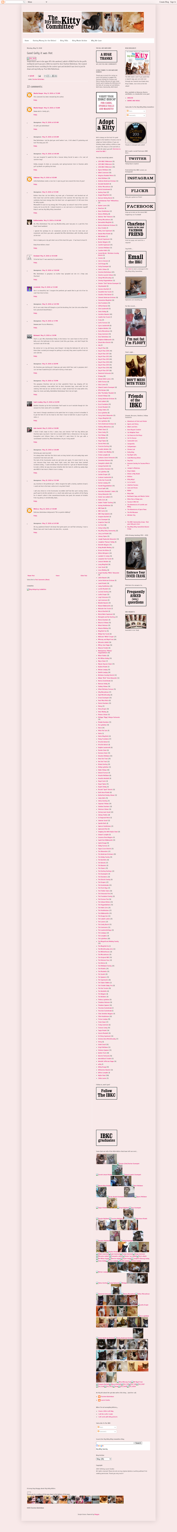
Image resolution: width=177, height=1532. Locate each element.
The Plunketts (102, 971)
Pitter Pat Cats (102, 730)
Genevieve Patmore (104, 460)
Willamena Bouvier (104, 1070)
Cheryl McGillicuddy (104, 278)
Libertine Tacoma (132, 485)
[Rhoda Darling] (113, 1272)
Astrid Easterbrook (104, 189)
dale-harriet (38, 428)
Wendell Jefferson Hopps (106, 1061)
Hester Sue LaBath (104, 497)
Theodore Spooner (103, 1005)
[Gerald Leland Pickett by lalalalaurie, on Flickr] (104, 1175)
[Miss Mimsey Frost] (124, 1382)
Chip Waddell (102, 286)
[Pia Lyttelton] (143, 1327)
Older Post (84, 576)
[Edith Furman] (122, 1371)
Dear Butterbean (103, 337)
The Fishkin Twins (103, 891)
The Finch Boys (103, 888)
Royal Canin (102, 781)
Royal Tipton (102, 784)
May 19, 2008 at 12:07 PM (50, 304)
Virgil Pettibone (103, 1047)
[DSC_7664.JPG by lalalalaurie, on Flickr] (116, 1186)
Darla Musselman (104, 331)
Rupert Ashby (102, 787)
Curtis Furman (102, 323)
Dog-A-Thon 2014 (103, 362)
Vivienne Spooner (103, 1050)
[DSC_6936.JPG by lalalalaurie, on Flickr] (101, 1252)
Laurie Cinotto (105, 1400)
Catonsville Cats (132, 441)
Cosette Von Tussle (104, 317)
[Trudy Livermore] (126, 1254)
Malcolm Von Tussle (104, 608)
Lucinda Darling (103, 592)
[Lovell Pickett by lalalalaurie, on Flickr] (117, 1175)
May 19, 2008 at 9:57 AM (50, 192)
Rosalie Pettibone (103, 775)
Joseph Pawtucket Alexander (107, 539)
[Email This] (45, 76)
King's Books (131, 471)
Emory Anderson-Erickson (106, 399)
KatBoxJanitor (38, 220)
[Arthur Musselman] (142, 1294)
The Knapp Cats (103, 916)
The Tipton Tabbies (104, 983)
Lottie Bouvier (102, 578)
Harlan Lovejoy (103, 483)
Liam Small (101, 567)
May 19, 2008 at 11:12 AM (49, 287)
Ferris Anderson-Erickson (106, 424)
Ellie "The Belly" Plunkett (106, 393)
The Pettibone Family (104, 966)
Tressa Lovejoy (102, 1019)
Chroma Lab (131, 449)
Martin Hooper (38, 93)
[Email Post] (39, 76)
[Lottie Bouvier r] (128, 1219)
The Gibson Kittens (104, 902)
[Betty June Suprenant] (111, 1360)
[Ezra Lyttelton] (143, 1316)
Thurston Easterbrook (105, 1008)
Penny (100, 706)
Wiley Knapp (102, 1067)
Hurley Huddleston (104, 505)
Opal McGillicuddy (104, 695)
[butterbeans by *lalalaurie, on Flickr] (75, 1503)
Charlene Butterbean (38, 79)
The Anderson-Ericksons (105, 854)
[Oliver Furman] (132, 1360)
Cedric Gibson (102, 269)
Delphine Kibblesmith (105, 340)
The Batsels (102, 863)
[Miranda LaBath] (102, 1256)
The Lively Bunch (103, 924)
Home (27, 40)
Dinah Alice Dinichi (104, 342)
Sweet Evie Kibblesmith (105, 840)
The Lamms (102, 922)
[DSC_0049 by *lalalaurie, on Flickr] (122, 1386)
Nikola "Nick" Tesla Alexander (107, 678)
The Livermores (103, 927)
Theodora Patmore (104, 1002)
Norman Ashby (103, 684)
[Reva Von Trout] (122, 1230)
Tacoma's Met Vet (133, 502)
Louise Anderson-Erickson (106, 580)
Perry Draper (102, 709)
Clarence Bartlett (103, 289)
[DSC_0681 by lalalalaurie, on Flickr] (131, 1175)
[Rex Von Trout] (101, 1230)
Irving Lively (102, 528)
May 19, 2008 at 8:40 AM (50, 154)
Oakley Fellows (103, 686)
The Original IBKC (103, 957)
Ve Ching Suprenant (104, 1036)
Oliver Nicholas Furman (105, 689)
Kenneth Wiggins (103, 545)
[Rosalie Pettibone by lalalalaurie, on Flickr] (102, 1219)
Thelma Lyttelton (103, 1000)
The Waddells (102, 991)
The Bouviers (102, 865)
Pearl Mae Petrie (103, 700)
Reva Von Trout (103, 759)
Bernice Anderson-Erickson (106, 225)
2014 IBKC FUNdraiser (105, 161)
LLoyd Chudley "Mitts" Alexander (108, 573)
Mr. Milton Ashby (103, 658)
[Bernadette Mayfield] (133, 1230)
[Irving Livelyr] (101, 1382)
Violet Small (102, 1044)
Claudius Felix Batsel (104, 295)
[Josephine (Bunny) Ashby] (140, 1259)
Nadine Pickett (102, 667)
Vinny (100, 1042)
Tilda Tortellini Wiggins (105, 1014)
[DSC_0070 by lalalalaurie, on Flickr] (103, 1241)
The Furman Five (103, 899)
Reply (35, 100)
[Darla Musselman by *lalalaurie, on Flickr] (116, 1294)
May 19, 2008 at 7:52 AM (52, 93)
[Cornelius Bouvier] (123, 1252)
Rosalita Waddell (103, 778)
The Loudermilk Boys (104, 930)
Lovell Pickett (102, 583)
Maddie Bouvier (103, 603)
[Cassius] (133, 1252)
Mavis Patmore (103, 625)
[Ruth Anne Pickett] (140, 1219)
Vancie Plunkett (103, 1033)
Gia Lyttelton (102, 472)
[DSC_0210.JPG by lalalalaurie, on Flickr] (138, 1241)
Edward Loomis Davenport (106, 387)
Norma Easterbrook (104, 681)
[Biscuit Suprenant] (143, 1349)
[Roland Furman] (101, 1371)
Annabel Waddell (103, 184)
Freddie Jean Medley (104, 452)
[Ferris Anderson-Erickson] (111, 1349)
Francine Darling (103, 446)
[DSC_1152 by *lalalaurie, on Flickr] (125, 1384)
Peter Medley (102, 712)
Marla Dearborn (103, 620)
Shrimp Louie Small (104, 812)
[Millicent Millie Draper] (122, 1305)
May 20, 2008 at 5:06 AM (50, 450)
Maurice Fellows (103, 623)
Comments (132, 115)
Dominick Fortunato (104, 373)
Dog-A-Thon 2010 (103, 351)
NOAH (129, 491)
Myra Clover (102, 661)
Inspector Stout (103, 522)
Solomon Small (102, 820)
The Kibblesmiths (103, 913)
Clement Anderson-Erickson (106, 297)
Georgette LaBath (103, 463)
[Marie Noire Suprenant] (101, 1360)
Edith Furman (102, 382)
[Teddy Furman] (143, 1360)
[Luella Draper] (143, 1305)
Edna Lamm (102, 385)
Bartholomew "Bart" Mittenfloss (108, 201)
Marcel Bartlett (103, 611)
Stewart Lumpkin (103, 835)
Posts (130, 111)
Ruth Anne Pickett (104, 792)
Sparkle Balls (102, 823)
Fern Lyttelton (102, 421)
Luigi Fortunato (103, 597)
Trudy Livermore (103, 1025)
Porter (100, 733)
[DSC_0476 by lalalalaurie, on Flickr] (115, 1197)
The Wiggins (102, 994)
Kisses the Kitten (103, 550)
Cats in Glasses (103, 261)
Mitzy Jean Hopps (104, 645)
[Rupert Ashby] (126, 1259)
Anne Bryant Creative (134, 430)
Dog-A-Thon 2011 (103, 354)
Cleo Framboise (103, 303)
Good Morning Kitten (134, 458)
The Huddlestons (103, 910)
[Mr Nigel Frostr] (137, 1382)
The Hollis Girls (103, 908)
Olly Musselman (103, 692)
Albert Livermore (103, 173)
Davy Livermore (103, 334)
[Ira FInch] (101, 1316)
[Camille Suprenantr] (132, 1349)
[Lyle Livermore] (114, 1254)
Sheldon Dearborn (103, 806)
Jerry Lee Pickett (103, 534)
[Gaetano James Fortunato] (142, 1283)
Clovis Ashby (102, 311)
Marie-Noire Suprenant (105, 614)
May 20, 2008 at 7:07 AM (50, 480)
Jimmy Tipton (102, 536)
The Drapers (102, 882)
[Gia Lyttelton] (111, 1327)
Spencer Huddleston (104, 826)
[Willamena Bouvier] (111, 1230)
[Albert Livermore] (102, 1254)
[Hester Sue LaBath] (130, 1256)
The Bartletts (102, 860)
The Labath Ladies (104, 919)
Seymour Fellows (103, 804)
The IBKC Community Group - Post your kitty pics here (138, 523)
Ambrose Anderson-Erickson (107, 181)
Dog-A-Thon (102, 348)
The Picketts (102, 969)
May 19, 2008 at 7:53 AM (52, 108)
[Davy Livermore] (139, 1254)
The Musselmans (103, 954)
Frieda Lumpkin (103, 455)
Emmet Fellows (103, 396)
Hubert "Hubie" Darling (105, 502)
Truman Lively (102, 1028)
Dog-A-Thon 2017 (103, 370)
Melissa (36, 509)
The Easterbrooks (103, 885)
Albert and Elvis (132, 427)
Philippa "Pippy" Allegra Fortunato (109, 717)
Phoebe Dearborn (103, 722)
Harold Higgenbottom (105, 486)
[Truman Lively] (143, 1371)
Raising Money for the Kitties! (44, 40)
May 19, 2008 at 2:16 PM (48, 335)
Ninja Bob (130, 493)
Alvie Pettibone (102, 178)
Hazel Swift (102, 488)
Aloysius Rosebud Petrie (105, 175)
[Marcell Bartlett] (115, 1384)
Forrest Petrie (102, 444)
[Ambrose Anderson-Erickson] (101, 1349)
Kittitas (129, 476)
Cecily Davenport (103, 266)
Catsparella (131, 444)
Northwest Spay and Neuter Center (138, 496)
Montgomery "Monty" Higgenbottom (105, 652)
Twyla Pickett (102, 1030)
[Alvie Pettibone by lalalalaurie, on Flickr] (137, 1186)
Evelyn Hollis (102, 410)
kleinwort (37, 335)
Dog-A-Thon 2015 (103, 365)
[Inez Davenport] (135, 1208)
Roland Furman (103, 773)
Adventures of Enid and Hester (137, 421)
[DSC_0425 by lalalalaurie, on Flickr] (126, 1241)
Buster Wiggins (103, 242)
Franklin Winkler (103, 449)
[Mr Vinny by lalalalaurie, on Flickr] (129, 1197)
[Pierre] (112, 1208)
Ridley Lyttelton (103, 767)
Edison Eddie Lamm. (104, 379)
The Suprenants (103, 980)
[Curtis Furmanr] (111, 1371)
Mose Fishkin (102, 655)
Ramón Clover (102, 750)
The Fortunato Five (104, 894)
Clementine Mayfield (104, 300)
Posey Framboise (103, 739)
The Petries (101, 963)
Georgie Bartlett (103, 466)
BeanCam (101, 208)
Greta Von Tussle (103, 480)
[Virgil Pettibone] (123, 1208)
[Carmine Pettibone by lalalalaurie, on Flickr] (116, 1219)
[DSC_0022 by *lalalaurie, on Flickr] (108, 1386)
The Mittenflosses (104, 952)
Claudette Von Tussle (104, 292)
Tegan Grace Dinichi (104, 849)
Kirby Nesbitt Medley (105, 547)
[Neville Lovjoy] (123, 1261)
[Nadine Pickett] (112, 1252)
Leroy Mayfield (103, 564)
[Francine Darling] (133, 1272)
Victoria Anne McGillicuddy (107, 1039)
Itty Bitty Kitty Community (106, 531)
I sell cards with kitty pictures (107, 1417)
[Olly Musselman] (101, 1305)
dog (99, 345)
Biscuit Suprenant (104, 239)
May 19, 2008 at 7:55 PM (50, 381)
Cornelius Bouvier (103, 314)
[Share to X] (50, 76)
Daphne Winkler (103, 328)
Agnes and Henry (132, 424)
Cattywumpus (131, 446)
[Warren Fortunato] (132, 1283)
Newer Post (31, 576)
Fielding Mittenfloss (104, 427)
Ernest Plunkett (103, 407)
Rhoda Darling (102, 764)
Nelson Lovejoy (103, 670)
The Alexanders (103, 851)
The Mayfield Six (103, 946)
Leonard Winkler (103, 561)
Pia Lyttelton (102, 725)
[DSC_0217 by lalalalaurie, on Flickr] (128, 1164)
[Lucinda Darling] (144, 1272)
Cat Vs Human (131, 438)
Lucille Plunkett (103, 589)
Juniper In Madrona (133, 468)
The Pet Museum (132, 512)
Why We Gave (96, 40)
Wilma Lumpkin (103, 1073)
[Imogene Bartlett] (102, 1384)
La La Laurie (131, 482)
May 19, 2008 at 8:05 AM (50, 137)
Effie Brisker (102, 390)
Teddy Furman (102, 846)
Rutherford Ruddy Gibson (106, 795)
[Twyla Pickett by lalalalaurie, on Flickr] (101, 1208)
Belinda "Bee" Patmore (105, 217)
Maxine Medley (103, 628)
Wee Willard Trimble (104, 1059)
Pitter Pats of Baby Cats (134, 499)
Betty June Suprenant (105, 231)
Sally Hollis (101, 798)
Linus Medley (102, 570)
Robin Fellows (102, 770)
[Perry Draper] (132, 1305)
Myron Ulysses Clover (105, 664)
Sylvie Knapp (102, 843)
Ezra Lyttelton (102, 413)
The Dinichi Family (104, 879)
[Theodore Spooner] (132, 1316)
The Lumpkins (102, 936)
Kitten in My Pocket (133, 474)
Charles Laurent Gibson (105, 275)
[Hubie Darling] (123, 1272)
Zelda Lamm (102, 1078)
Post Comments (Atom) (42, 580)
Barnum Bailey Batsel (105, 198)
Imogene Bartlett (103, 517)
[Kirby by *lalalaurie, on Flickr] (115, 1386)
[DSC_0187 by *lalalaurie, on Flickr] (140, 1384)
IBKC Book (101, 508)
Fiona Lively (102, 432)
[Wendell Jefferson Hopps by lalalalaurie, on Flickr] (101, 1164)
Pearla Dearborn (103, 703)
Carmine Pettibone (104, 248)
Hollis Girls (101, 500)
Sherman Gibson (103, 809)
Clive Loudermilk (103, 309)
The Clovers (101, 868)
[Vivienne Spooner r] (122, 1316)
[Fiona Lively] (133, 1371)
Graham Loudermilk (104, 477)
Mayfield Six (102, 631)
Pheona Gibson (102, 714)
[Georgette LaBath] (116, 1256)
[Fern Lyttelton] (122, 1327)
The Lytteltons (102, 938)
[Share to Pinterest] (55, 76)
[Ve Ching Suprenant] (122, 1360)
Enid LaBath (102, 401)
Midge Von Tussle (103, 634)
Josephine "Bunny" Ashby (106, 542)
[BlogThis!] (48, 76)
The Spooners (102, 977)
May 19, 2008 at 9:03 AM (49, 177)
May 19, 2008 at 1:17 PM (50, 321)
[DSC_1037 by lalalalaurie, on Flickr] (31, 58)
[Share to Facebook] (53, 76)
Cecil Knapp (101, 264)
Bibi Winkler (102, 236)
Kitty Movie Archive (79, 40)
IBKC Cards (101, 511)
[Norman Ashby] (115, 1259)
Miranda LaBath (103, 642)
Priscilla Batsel (103, 742)
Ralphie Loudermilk (104, 747)
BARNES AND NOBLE (133, 101)
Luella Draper (102, 594)
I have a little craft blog (105, 1411)
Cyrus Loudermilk (103, 326)
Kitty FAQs (64, 40)
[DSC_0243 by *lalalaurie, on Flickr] (100, 1386)
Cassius (100, 258)
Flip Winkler (102, 438)
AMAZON (130, 98)
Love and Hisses (132, 488)
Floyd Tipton (102, 441)
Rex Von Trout (102, 761)
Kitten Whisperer (103, 553)
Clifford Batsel (102, 306)
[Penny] (115, 1241)
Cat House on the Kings (134, 435)
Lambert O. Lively (103, 556)
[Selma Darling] (101, 1283)
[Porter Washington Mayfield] (144, 1252)
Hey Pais (130, 460)
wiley (99, 1064)
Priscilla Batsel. (103, 745)
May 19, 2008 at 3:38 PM (50, 364)
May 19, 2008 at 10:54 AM (48, 256)
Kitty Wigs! (131, 479)
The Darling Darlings (105, 871)
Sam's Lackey (38, 402)
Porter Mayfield (103, 736)
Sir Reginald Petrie (104, 818)
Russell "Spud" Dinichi (105, 789)
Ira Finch (101, 525)
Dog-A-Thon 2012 (103, 356)
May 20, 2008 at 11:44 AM (48, 509)
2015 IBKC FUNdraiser (105, 164)
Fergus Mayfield (103, 418)
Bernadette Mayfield (104, 222)
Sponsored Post (103, 829)
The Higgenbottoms (104, 905)
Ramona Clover (103, 753)
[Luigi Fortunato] (113, 1283)
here (130, 269)
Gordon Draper (102, 474)
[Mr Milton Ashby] (102, 1259)
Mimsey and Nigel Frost (106, 639)
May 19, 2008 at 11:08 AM (50, 270)
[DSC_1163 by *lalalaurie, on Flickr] (132, 1384)
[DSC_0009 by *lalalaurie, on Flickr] (131, 1386)
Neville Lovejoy (103, 672)
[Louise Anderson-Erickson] (105, 1338)
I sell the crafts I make (105, 1414)
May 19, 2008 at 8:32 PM (51, 402)
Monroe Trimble (103, 648)
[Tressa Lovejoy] (112, 1261)
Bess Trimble (102, 228)
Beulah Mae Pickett (104, 234)
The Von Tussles (103, 988)
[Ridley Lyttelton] (132, 1327)
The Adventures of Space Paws (136, 509)
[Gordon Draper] (111, 1305)
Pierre (100, 728)
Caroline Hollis (102, 250)
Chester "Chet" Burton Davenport (108, 283)
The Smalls (101, 974)
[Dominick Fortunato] (103, 1294)
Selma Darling (102, 801)
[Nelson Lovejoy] (102, 1272)
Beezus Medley (103, 214)
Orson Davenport (103, 698)
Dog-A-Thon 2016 (103, 368)
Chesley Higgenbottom (105, 280)
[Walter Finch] (111, 1316)
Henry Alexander (103, 494)
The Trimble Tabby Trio (105, 985)
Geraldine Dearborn (104, 469)
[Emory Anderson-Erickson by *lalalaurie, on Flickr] (123, 1338)
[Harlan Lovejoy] (135, 1261)
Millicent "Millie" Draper (106, 637)
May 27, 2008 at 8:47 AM (50, 523)
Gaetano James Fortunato (106, 458)
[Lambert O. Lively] (111, 1382)
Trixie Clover (102, 1022)
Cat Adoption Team (133, 432)
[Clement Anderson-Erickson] (138, 1338)
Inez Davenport (103, 519)
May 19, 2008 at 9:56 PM (50, 428)
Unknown (37, 177)
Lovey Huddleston (104, 586)
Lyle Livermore (102, 600)
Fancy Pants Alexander (105, 415)
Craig (99, 320)
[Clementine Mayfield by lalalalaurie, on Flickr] (111, 1164)
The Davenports (103, 874)
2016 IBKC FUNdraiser (105, 167)
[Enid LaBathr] (142, 1256)
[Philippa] (123, 1283)
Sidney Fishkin (102, 815)
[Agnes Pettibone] (140, 1197)
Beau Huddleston (103, 211)
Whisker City (131, 515)
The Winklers (102, 997)
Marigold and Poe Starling (106, 617)
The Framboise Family (105, 896)
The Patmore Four (103, 960)
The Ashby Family (104, 857)
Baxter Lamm (102, 205)
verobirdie (37, 287)
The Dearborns (102, 877)
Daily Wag (130, 452)
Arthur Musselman (104, 187)
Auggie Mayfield (103, 195)
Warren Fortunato (104, 1056)
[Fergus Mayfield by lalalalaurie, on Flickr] (126, 1186)
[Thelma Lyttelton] (101, 1327)
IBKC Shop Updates (104, 514)
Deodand (37, 256)
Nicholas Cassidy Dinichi (106, 675)
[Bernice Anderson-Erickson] (122, 1349)
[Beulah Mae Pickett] (103, 1186)
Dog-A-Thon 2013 (103, 359)
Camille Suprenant (104, 245)
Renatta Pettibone (104, 756)
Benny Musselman (104, 220)
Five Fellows (102, 435)
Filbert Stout (102, 429)
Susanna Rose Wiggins (105, 837)
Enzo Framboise (103, 404)
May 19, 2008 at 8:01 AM (50, 122)
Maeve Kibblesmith (104, 606)
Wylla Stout (102, 1075)
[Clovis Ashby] (101, 1261)
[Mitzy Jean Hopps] (101, 1197)
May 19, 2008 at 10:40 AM (52, 220)
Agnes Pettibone (103, 170)
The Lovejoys (102, 933)
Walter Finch (102, 1053)
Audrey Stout (102, 192)
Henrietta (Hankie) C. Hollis (106, 491)
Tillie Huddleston (103, 1016)
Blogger (96, 1514)
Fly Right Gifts (132, 455)
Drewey (100, 376)
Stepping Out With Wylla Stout (108, 832)
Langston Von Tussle (104, 559)
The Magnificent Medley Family (108, 941)
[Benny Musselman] (128, 1294)
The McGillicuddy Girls (105, 949)
